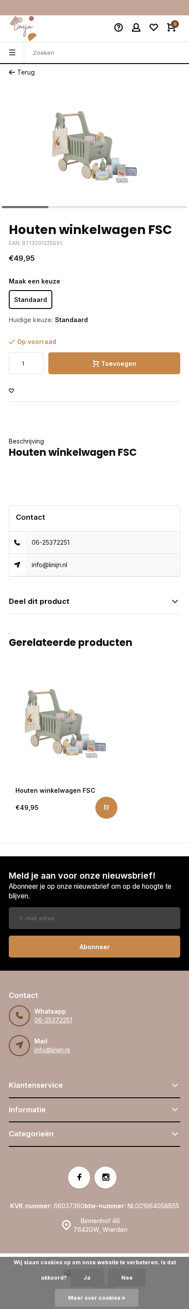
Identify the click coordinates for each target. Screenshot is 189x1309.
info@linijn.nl (49, 564)
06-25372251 (50, 542)
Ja (87, 1277)
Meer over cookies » (96, 1298)
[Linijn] (35, 28)
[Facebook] (79, 1177)
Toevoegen (118, 363)
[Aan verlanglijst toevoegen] (11, 391)
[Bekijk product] (106, 808)
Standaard (30, 299)
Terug (26, 72)
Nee (127, 1277)
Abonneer (95, 947)
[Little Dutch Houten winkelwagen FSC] (65, 723)
